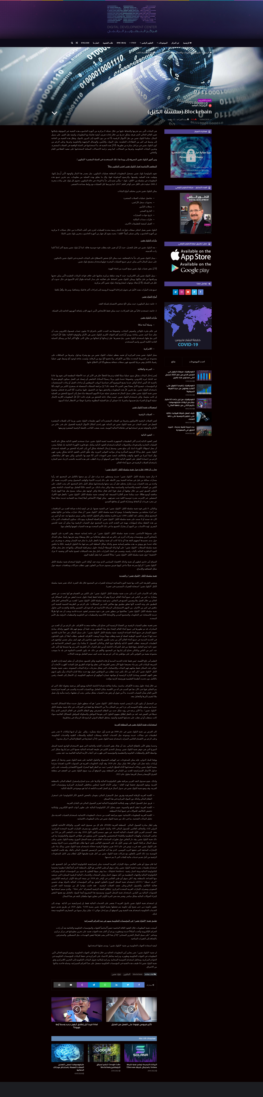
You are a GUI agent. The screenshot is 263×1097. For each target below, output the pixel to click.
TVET (133, 43)
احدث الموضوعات (197, 362)
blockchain (137, 974)
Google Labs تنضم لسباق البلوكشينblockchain (108, 1066)
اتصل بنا (96, 43)
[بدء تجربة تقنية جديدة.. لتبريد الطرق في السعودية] (204, 431)
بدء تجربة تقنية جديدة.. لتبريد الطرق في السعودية (181, 429)
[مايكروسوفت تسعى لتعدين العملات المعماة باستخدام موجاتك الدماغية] (67, 1053)
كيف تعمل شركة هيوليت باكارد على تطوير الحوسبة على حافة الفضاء (180, 416)
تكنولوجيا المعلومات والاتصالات (187, 52)
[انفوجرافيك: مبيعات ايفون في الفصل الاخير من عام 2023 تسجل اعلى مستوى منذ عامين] (204, 375)
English (85, 43)
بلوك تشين (116, 974)
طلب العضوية (108, 43)
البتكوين (126, 974)
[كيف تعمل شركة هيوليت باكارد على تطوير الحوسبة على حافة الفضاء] (204, 417)
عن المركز (175, 43)
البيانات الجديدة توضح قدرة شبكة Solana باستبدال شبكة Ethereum (142, 1066)
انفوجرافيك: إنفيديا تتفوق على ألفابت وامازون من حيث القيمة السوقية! (181, 388)
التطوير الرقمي (147, 43)
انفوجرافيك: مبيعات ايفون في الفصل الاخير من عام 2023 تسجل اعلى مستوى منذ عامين (180, 374)
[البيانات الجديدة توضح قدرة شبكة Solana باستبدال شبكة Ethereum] (140, 1053)
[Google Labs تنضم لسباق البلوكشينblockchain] (104, 1053)
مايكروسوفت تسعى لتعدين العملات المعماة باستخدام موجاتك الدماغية (68, 1067)
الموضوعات (163, 43)
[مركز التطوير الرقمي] (132, 19)
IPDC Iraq (121, 43)
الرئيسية (186, 43)
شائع (173, 362)
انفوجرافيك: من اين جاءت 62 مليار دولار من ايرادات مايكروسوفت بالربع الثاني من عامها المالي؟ (180, 402)
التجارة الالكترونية (165, 52)
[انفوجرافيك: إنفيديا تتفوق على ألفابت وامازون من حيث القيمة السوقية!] (204, 389)
